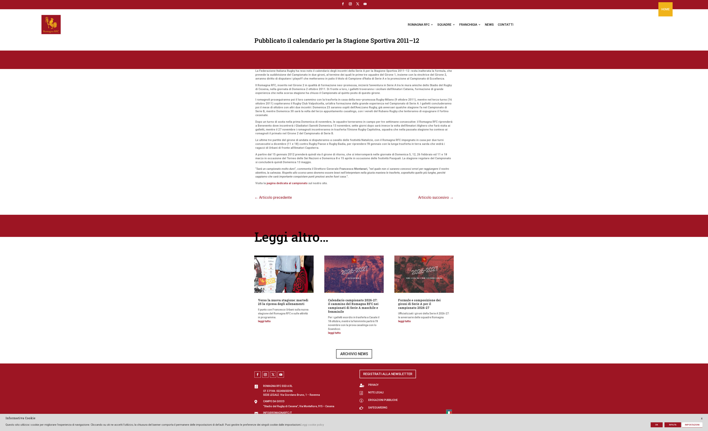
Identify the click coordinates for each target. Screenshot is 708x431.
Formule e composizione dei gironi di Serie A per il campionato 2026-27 (419, 304)
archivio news (354, 354)
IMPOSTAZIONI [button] (692, 425)
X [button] (701, 418)
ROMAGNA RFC (419, 24)
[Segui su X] (358, 4)
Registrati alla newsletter (387, 374)
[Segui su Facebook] (343, 4)
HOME (665, 9)
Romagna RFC (296, 62)
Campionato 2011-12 (269, 62)
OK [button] (656, 425)
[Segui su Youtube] (365, 4)
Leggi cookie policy (312, 424)
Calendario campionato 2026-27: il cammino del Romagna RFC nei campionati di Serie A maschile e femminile (353, 305)
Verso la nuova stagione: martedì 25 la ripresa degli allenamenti (283, 302)
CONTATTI (505, 24)
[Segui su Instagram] (350, 4)
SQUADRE (444, 24)
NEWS (489, 24)
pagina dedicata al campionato (287, 183)
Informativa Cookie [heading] (20, 418)
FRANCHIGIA (468, 24)
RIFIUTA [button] (672, 425)
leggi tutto (264, 321)
